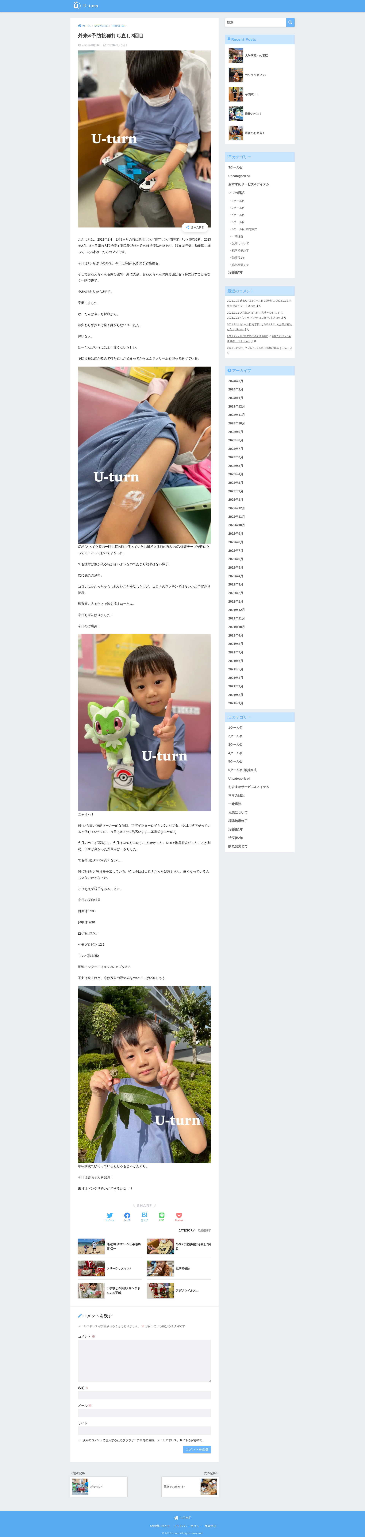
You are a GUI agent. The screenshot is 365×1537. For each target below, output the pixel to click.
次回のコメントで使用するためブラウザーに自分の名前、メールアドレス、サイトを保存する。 (144, 1440)
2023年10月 (236, 423)
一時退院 (237, 236)
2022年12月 (236, 508)
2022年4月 (235, 576)
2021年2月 (235, 695)
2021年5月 (235, 669)
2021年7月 (235, 652)
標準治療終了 (240, 250)
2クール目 (238, 207)
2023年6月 (235, 457)
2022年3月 (235, 584)
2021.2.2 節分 (235, 347)
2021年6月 (235, 661)
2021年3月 (235, 686)
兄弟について (240, 243)
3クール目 (235, 167)
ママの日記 (236, 193)
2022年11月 (236, 517)
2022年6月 (235, 559)
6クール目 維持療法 (244, 229)
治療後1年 (204, 1230)
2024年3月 (235, 381)
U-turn (90, 6)
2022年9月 (235, 534)
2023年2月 (235, 491)
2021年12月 (236, 610)
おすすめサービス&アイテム (248, 184)
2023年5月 (235, 466)
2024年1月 (235, 398)
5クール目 (238, 222)
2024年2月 (235, 389)
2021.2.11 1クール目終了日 (243, 324)
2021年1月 (235, 703)
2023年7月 (235, 449)
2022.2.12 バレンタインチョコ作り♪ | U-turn (253, 317)
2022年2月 (235, 593)
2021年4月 (235, 678)
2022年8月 (235, 542)
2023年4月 (235, 474)
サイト (83, 1423)
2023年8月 (235, 440)
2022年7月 (235, 550)
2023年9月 (235, 432)
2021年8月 (235, 644)
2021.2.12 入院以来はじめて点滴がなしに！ (253, 312)
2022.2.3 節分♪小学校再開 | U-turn (268, 347)
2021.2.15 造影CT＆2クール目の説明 (249, 300)
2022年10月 (236, 525)
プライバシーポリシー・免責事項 (195, 1526)
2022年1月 (235, 601)
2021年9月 (235, 635)
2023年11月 (236, 415)
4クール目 (238, 214)
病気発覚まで (240, 264)
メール (85, 1405)
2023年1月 (235, 500)
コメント (86, 1336)
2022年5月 (235, 568)
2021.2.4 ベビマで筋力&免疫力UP (247, 336)
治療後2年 (235, 272)
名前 (83, 1388)
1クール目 (238, 200)
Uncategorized (239, 176)
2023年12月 (236, 406)
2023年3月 (235, 483)
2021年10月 (236, 627)
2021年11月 (236, 618)
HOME (185, 1518)
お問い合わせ (161, 1526)
